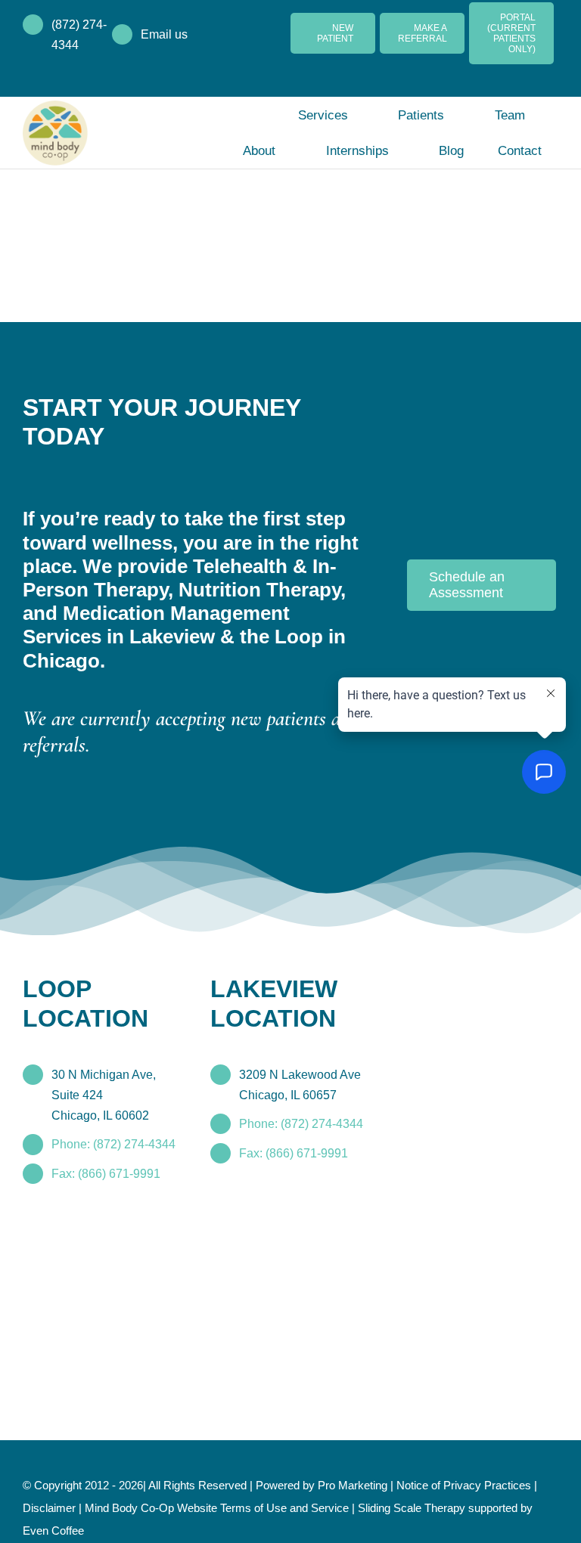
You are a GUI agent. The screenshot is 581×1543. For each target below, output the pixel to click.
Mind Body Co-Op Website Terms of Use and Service (217, 1507)
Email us (164, 34)
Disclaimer (49, 1507)
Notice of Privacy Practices (463, 1485)
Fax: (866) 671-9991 (105, 1173)
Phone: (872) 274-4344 (113, 1144)
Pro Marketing (352, 1485)
